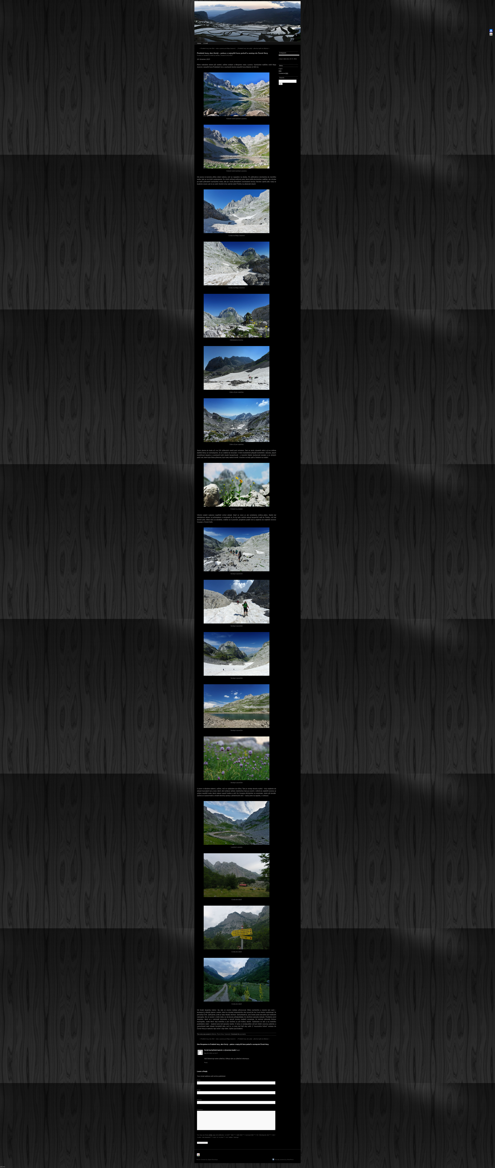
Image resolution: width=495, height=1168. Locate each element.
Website (199, 1099)
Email (198, 1090)
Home (199, 43)
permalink (243, 1034)
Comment (200, 1109)
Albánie (214, 1034)
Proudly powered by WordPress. (284, 1159)
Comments (283, 73)
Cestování (228, 1034)
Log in (280, 68)
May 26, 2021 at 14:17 (211, 1053)
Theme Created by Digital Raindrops (207, 1159)
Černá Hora (220, 1034)
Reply (206, 1062)
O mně (206, 43)
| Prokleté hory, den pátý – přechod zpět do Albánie (253, 48)
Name (198, 1080)
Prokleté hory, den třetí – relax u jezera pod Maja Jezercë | (218, 48)
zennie (218, 55)
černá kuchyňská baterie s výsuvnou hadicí (220, 1050)
